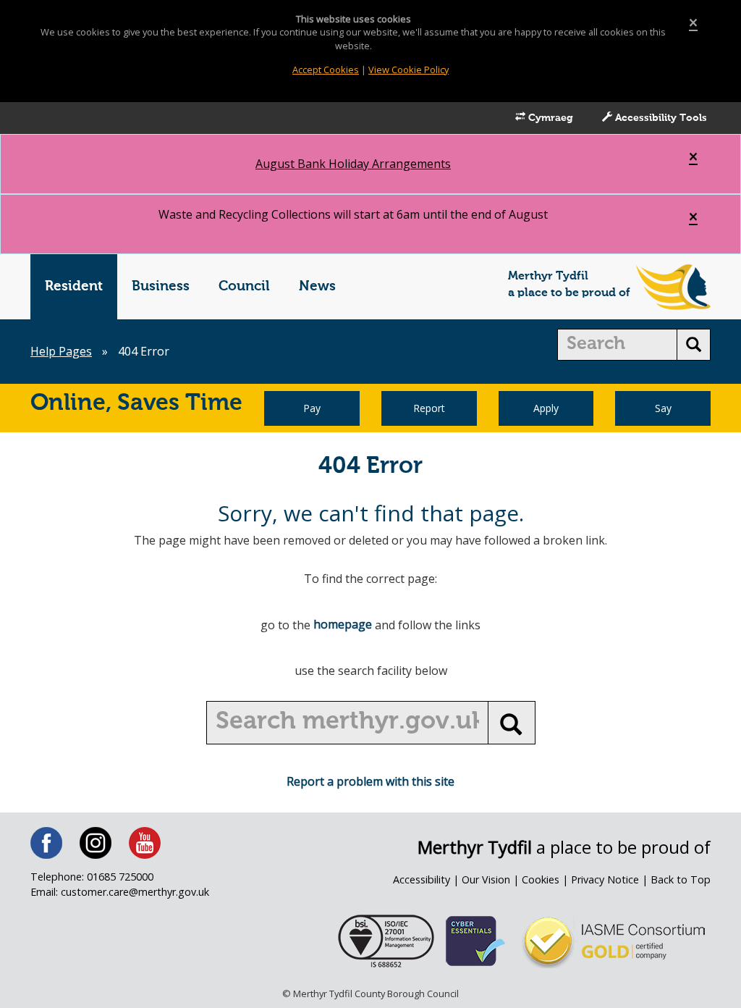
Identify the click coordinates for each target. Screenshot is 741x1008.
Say (663, 408)
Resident (74, 286)
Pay (312, 408)
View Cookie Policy (408, 69)
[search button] (694, 345)
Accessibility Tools (659, 118)
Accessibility (421, 879)
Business (161, 286)
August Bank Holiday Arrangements (353, 164)
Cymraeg (549, 118)
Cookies (540, 879)
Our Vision (486, 879)
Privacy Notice (605, 879)
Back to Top (681, 879)
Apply (546, 408)
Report (429, 408)
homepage (342, 624)
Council (244, 286)
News (317, 286)
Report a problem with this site (370, 781)
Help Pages (61, 351)
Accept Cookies (325, 69)
